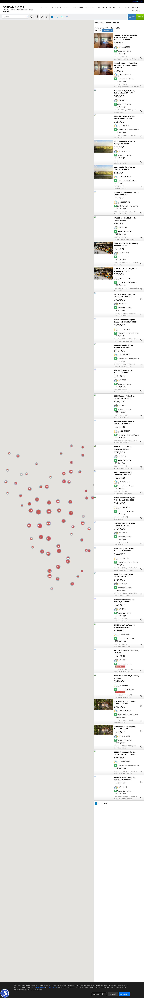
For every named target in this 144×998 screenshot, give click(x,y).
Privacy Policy (39, 987)
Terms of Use (52, 987)
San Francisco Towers (84, 8)
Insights (136, 11)
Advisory (44, 8)
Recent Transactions (129, 8)
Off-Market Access (107, 8)
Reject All (113, 994)
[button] (5, 993)
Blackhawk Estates (61, 8)
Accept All (124, 994)
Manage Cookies (99, 994)
